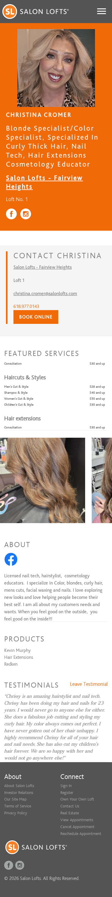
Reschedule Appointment (80, 833)
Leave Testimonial (89, 684)
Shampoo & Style (15, 393)
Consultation (13, 364)
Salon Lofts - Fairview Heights (42, 267)
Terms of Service (17, 806)
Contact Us (69, 806)
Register (66, 792)
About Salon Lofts (19, 785)
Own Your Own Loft (77, 799)
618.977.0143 (26, 306)
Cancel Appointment (77, 826)
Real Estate (69, 813)
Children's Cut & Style (18, 405)
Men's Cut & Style (16, 387)
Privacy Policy (15, 813)
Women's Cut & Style (18, 399)
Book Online (36, 317)
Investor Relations (18, 792)
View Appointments (76, 820)
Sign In (66, 785)
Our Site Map (15, 799)
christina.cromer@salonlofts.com (45, 293)
